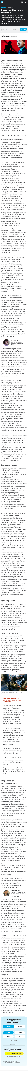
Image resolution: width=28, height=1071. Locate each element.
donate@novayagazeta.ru (8, 1062)
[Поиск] (25, 2)
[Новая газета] (2, 2)
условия (10, 1049)
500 (8, 1036)
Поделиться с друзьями (13, 1056)
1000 (19, 1032)
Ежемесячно (8, 1026)
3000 (7, 1032)
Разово (20, 1026)
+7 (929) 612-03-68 (7, 1063)
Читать (23, 29)
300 (19, 1036)
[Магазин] (22, 2)
